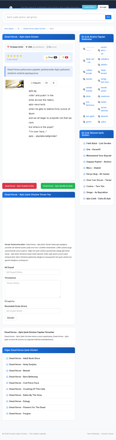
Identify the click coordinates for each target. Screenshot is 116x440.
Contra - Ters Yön (95, 186)
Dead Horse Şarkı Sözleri (34, 29)
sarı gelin (90, 116)
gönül (88, 121)
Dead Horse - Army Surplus (22, 364)
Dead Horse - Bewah (19, 370)
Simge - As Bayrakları (97, 192)
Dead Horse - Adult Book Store (24, 358)
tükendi (104, 116)
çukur (103, 121)
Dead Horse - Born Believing (23, 376)
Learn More (89, 7)
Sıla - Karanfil (93, 149)
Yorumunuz (10, 278)
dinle (88, 96)
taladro (104, 64)
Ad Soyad (9, 267)
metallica (105, 59)
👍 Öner (50, 57)
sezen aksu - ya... (104, 50)
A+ (46, 83)
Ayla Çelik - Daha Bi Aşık (98, 198)
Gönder (10, 318)
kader (103, 102)
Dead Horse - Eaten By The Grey (25, 395)
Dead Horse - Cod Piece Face (24, 383)
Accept (103, 7)
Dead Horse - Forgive (20, 413)
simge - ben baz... (105, 80)
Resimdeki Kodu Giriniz (16, 306)
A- (54, 83)
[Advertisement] (14, 133)
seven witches (104, 109)
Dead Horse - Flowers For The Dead (27, 407)
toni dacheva (90, 103)
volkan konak (89, 71)
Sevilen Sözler (107, 434)
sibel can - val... (90, 60)
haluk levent (104, 71)
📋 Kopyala (36, 83)
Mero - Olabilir (93, 168)
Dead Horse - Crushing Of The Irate (27, 389)
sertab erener (89, 89)
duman (89, 79)
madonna (105, 96)
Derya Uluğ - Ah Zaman (97, 174)
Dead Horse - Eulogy (19, 401)
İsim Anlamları (93, 434)
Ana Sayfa (8, 29)
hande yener (104, 89)
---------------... (90, 48)
